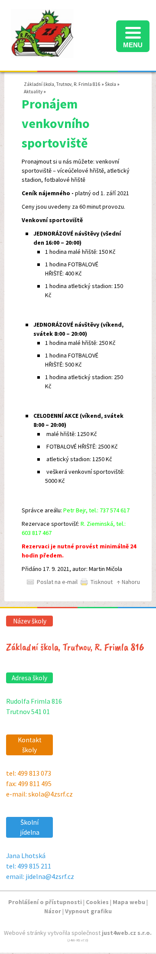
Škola (110, 84)
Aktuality (33, 92)
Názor (52, 911)
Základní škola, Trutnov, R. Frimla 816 (62, 84)
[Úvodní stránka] (42, 53)
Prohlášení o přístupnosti (45, 902)
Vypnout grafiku (88, 911)
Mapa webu (129, 902)
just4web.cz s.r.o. (127, 933)
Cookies (97, 902)
